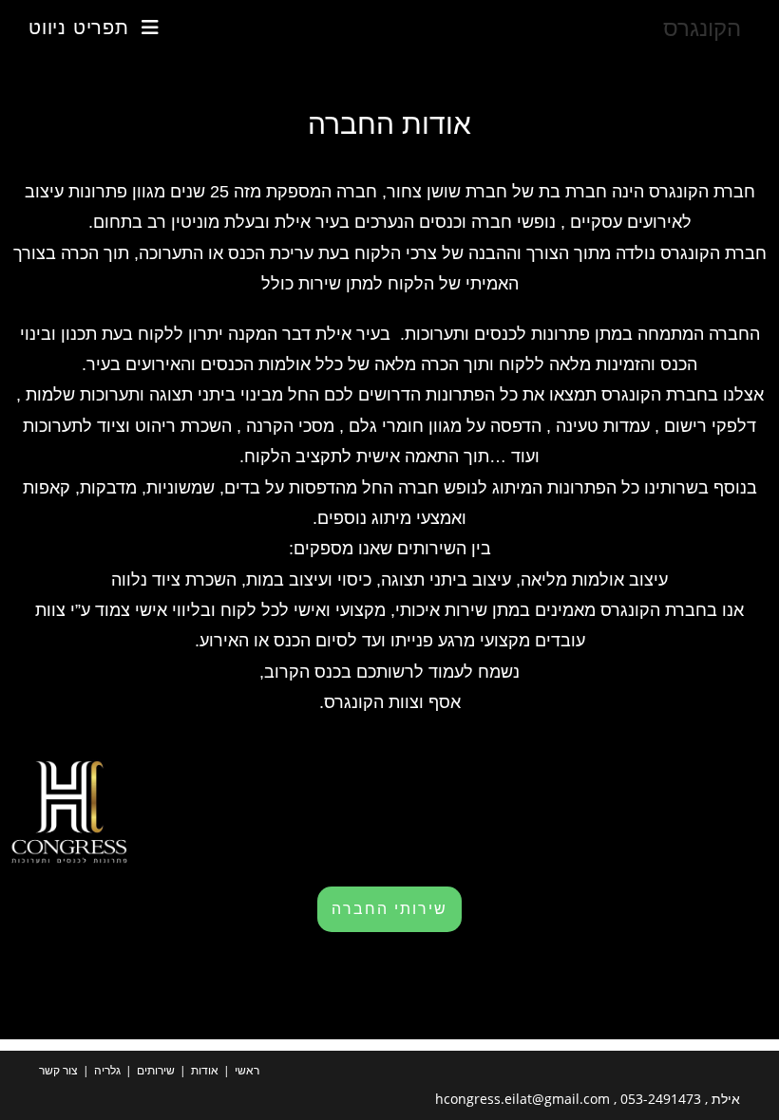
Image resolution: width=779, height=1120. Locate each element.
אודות (204, 1070)
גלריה (107, 1070)
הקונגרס (702, 27)
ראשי (247, 1070)
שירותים (156, 1070)
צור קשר (58, 1070)
